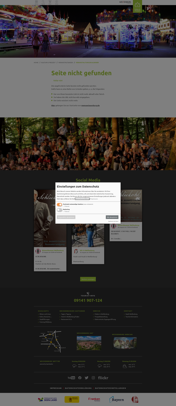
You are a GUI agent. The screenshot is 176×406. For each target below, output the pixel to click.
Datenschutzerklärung (82, 199)
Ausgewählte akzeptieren (66, 217)
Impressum (94, 199)
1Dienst (66, 206)
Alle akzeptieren (112, 217)
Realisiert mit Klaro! (113, 221)
